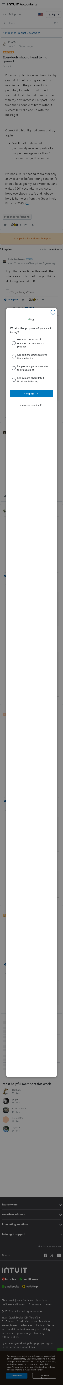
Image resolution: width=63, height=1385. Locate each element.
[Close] (53, 312)
